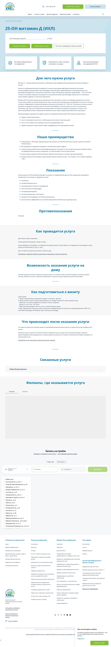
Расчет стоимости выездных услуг (40, 554)
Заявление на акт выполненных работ (42, 562)
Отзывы (33, 550)
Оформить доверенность (38, 571)
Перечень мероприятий (63, 589)
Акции (7, 544)
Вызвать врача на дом (42, 46)
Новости (84, 554)
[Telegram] (58, 615)
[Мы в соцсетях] (61, 615)
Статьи (84, 547)
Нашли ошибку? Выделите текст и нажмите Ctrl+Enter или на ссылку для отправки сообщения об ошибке (55, 634)
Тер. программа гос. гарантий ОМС (67, 581)
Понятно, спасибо (99, 643)
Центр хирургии (52, 14)
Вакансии (33, 547)
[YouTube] (70, 615)
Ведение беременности (12, 547)
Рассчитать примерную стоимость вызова (69, 46)
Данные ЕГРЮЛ (61, 550)
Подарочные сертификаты (12, 562)
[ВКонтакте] (55, 615)
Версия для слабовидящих (90, 589)
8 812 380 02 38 (51, 6)
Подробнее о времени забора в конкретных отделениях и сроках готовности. (42, 254)
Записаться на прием (73, 6)
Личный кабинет (95, 6)
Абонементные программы (13, 550)
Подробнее (80, 638)
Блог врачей (85, 544)
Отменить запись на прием (39, 599)
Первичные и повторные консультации (42, 593)
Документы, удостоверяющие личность (68, 569)
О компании (34, 544)
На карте (12, 391)
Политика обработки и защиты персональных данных (11, 615)
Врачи (30, 14)
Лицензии (59, 544)
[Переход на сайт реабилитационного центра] (103, 569)
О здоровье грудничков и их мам (40, 589)
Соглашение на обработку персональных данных (12, 608)
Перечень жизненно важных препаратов (42, 579)
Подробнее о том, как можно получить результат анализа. (36, 340)
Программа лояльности (11, 565)
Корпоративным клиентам (12, 559)
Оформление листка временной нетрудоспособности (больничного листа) (41, 584)
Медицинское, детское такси (90, 566)
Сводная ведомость (62, 603)
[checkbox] (4, 479)
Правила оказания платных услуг (66, 573)
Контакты (76, 14)
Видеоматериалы (87, 550)
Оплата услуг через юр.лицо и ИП (40, 596)
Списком (24, 391)
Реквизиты (60, 547)
